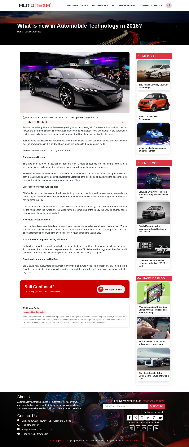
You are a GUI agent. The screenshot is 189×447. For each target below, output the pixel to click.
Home (20, 32)
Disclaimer (64, 440)
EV (113, 5)
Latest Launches (33, 32)
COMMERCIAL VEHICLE (151, 5)
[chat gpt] (132, 428)
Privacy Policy (133, 440)
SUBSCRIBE (156, 406)
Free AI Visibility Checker (35, 434)
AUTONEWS (72, 5)
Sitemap (53, 440)
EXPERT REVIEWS (127, 5)
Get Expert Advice (113, 289)
